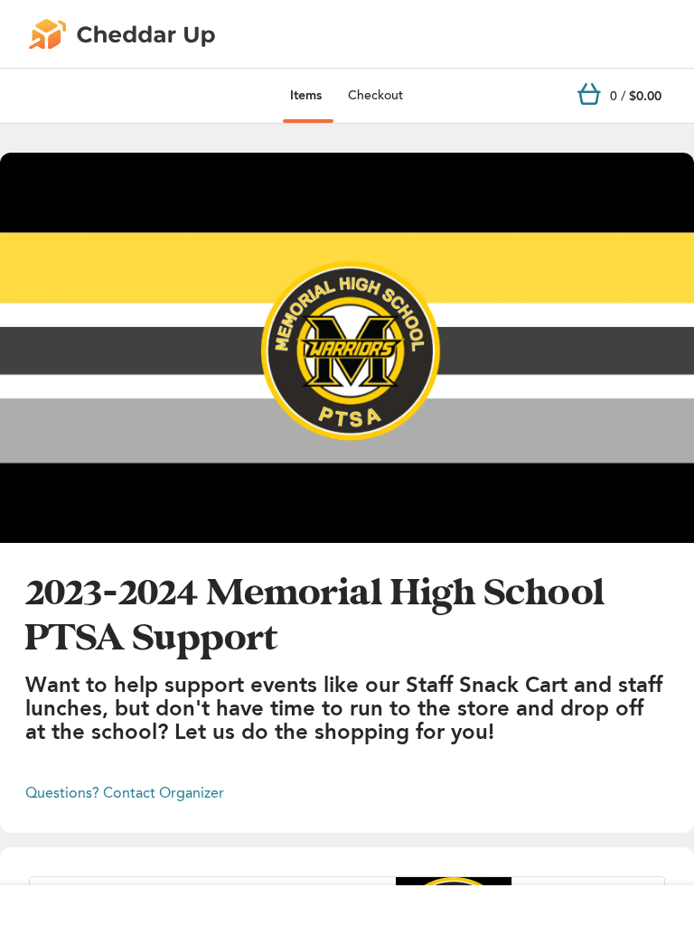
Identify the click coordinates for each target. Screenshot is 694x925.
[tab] (306, 96)
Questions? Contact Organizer (124, 792)
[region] (347, 348)
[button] (347, 348)
